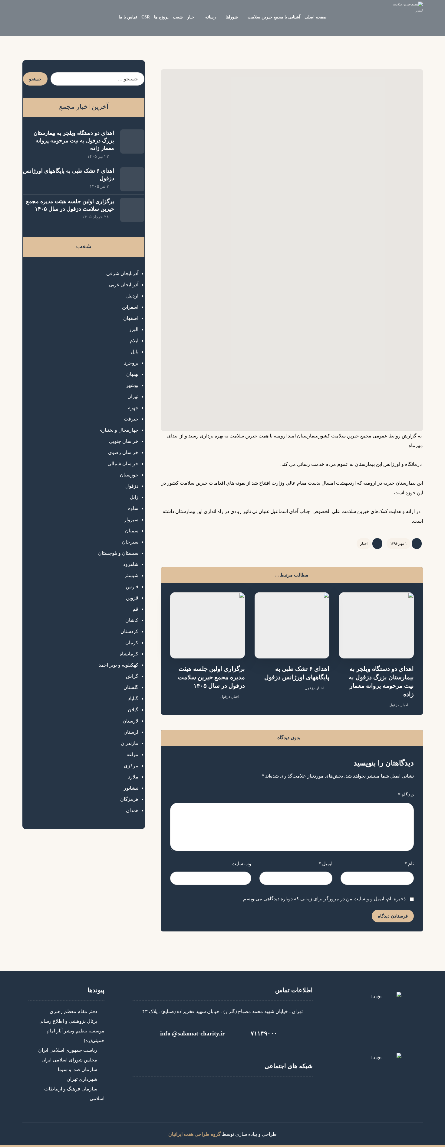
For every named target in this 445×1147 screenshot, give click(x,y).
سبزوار (131, 519)
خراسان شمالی (122, 463)
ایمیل (325, 863)
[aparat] (222, 1092)
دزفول (394, 705)
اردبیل (132, 295)
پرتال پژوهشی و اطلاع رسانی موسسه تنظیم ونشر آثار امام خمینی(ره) (71, 1031)
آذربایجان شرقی (122, 273)
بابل (134, 351)
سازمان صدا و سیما (77, 1069)
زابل (134, 497)
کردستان (129, 631)
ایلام (134, 340)
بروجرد (131, 363)
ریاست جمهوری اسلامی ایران (67, 1050)
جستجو (35, 79)
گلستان (131, 687)
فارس (132, 586)
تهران (132, 396)
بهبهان (132, 374)
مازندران (129, 743)
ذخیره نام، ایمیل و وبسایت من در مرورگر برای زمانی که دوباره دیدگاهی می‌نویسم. (324, 898)
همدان (132, 810)
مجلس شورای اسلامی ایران (69, 1059)
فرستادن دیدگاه (393, 916)
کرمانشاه (129, 653)
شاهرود (130, 564)
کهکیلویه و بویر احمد (118, 665)
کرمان (131, 642)
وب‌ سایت (241, 863)
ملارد (133, 776)
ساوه (133, 508)
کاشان (131, 620)
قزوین (132, 597)
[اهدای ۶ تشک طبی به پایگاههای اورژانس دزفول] (132, 179)
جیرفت (131, 418)
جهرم (132, 407)
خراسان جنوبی (123, 441)
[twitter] (204, 1092)
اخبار (364, 543)
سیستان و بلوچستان (118, 553)
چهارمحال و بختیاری (118, 430)
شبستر (131, 575)
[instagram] (241, 1092)
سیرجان (130, 541)
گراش (132, 676)
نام (409, 863)
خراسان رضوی (123, 452)
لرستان (131, 732)
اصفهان (130, 318)
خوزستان (129, 474)
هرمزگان (129, 799)
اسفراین (130, 307)
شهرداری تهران (82, 1079)
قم (135, 609)
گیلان (133, 709)
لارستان (130, 720)
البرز (133, 329)
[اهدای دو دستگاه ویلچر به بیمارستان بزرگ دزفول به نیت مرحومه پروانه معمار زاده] (132, 141)
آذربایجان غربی (123, 284)
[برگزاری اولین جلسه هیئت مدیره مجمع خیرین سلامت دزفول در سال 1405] (132, 210)
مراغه (132, 754)
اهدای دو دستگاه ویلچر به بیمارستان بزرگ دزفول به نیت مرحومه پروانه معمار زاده (74, 140)
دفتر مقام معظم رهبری (73, 1011)
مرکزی (131, 765)
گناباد (133, 698)
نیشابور (131, 788)
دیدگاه (406, 794)
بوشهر (132, 385)
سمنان (131, 530)
